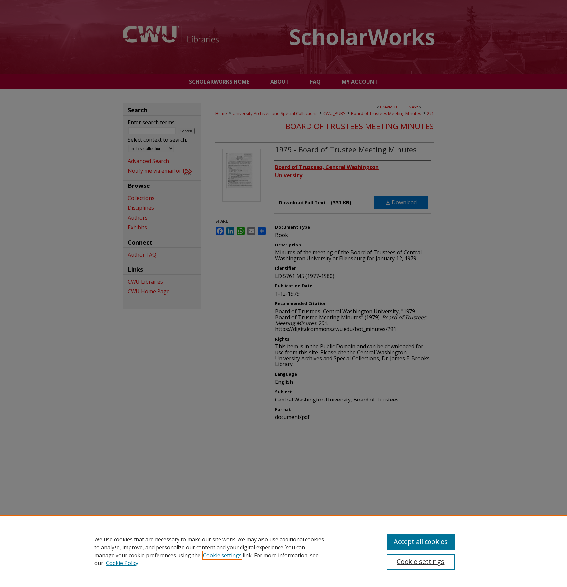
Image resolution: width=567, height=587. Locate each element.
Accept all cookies (421, 541)
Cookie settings (222, 555)
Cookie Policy (122, 563)
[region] (283, 551)
